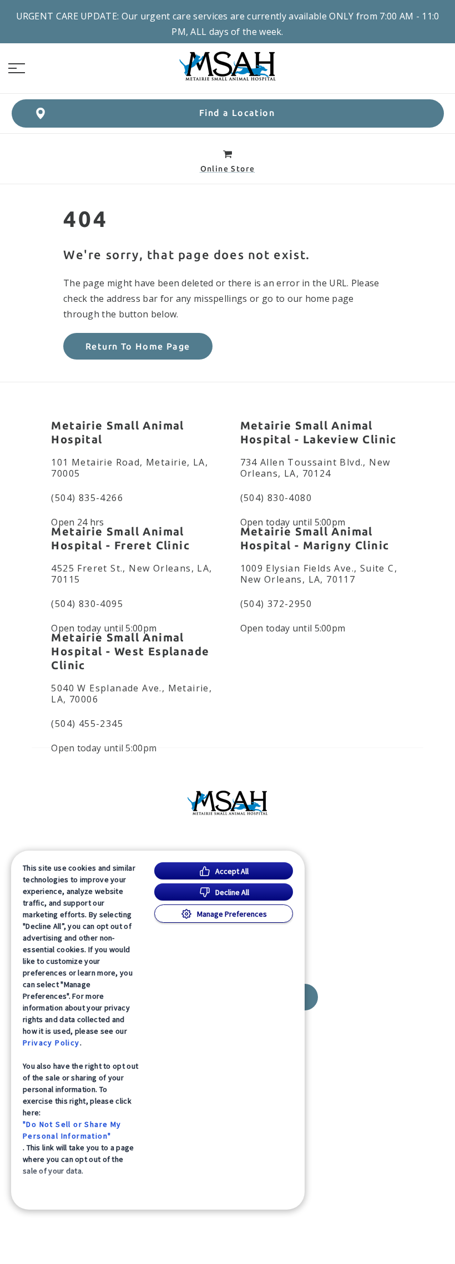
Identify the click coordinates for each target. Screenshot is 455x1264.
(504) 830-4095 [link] (87, 603)
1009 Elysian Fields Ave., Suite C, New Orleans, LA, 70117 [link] (319, 574)
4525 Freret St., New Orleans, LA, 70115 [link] (131, 574)
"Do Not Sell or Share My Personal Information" (72, 1130)
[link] (227, 66)
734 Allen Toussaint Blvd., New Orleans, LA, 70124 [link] (315, 468)
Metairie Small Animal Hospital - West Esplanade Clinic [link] (130, 651)
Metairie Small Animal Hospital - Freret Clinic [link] (120, 538)
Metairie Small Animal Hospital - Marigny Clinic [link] (315, 538)
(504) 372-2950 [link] (276, 603)
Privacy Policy (51, 1043)
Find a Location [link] (237, 113)
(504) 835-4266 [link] (87, 497)
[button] (16, 68)
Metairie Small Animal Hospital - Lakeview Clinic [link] (318, 432)
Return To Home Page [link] (137, 346)
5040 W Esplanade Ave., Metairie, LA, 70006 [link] (131, 693)
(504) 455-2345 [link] (87, 723)
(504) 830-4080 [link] (276, 497)
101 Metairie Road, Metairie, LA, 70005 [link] (129, 468)
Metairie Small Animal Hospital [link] (117, 432)
